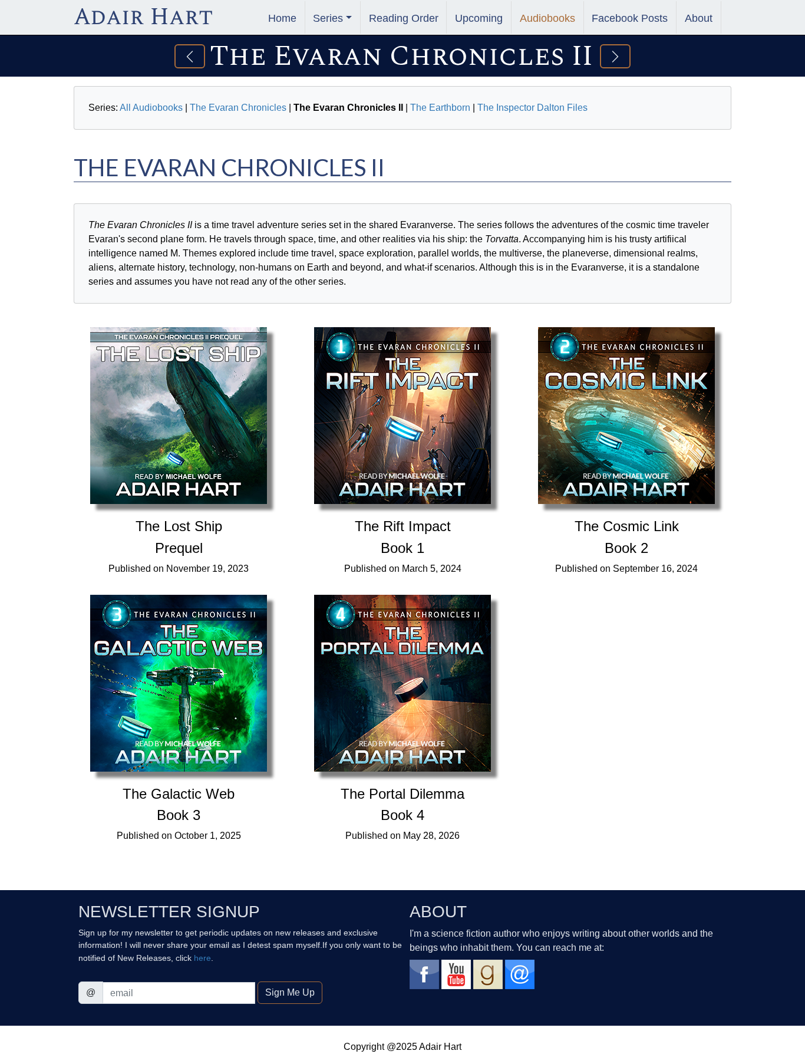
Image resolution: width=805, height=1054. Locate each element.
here (202, 958)
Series (328, 18)
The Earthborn (440, 108)
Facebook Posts (630, 18)
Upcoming (479, 18)
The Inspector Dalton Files (532, 108)
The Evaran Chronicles (238, 108)
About (698, 18)
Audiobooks (547, 18)
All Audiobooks (151, 108)
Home (282, 18)
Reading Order (403, 18)
